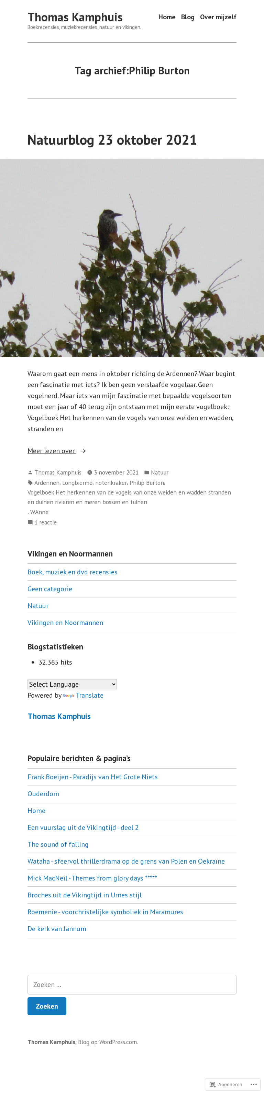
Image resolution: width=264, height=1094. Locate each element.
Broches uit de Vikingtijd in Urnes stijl (85, 894)
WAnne (39, 512)
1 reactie (45, 522)
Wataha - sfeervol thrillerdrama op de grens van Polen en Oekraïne (126, 861)
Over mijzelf (218, 17)
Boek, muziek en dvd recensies (73, 571)
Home (167, 17)
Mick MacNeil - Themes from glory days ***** (92, 878)
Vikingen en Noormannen (65, 622)
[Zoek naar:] (132, 984)
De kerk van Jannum (57, 928)
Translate (89, 695)
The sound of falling (58, 844)
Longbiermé (77, 483)
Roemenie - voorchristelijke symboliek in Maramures (105, 911)
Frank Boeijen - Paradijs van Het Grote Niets (93, 776)
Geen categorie (50, 588)
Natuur (159, 472)
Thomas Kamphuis (75, 17)
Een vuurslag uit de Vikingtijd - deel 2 (83, 827)
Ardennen (46, 483)
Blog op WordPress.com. (108, 1042)
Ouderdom (43, 793)
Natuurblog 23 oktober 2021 (112, 139)
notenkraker (111, 483)
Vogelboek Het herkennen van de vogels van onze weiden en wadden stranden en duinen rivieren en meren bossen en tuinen (129, 497)
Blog (188, 17)
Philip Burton (147, 483)
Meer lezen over (52, 451)
